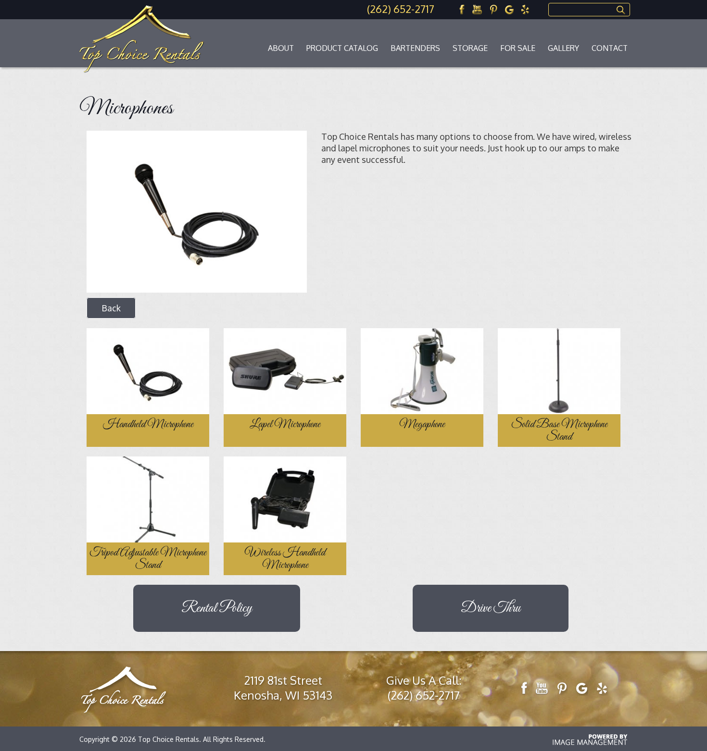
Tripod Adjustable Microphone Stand (147, 559)
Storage (470, 48)
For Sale (517, 48)
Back (111, 308)
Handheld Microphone (148, 425)
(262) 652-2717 (400, 8)
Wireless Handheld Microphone (285, 559)
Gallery (563, 48)
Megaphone (422, 425)
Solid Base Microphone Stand (559, 431)
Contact (610, 48)
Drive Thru (490, 608)
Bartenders (415, 48)
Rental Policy (216, 608)
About (281, 48)
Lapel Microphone (285, 425)
